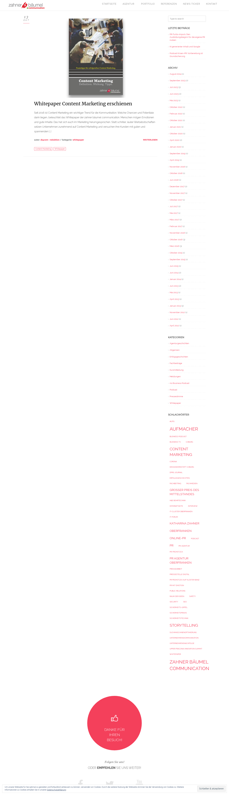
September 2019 (177, 153)
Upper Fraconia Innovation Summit (186, 649)
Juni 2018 (174, 180)
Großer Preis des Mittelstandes (184, 492)
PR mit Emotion (177, 585)
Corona (173, 461)
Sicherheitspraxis (178, 613)
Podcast (173, 390)
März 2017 (174, 219)
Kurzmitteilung (177, 370)
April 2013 (174, 299)
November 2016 (177, 233)
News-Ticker (191, 4)
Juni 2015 (174, 266)
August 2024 (175, 74)
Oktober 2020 (176, 133)
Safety (192, 596)
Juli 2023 (174, 87)
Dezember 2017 (177, 186)
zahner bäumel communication (189, 665)
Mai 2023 (174, 100)
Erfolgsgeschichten (179, 357)
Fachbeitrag (175, 483)
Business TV (175, 442)
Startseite (109, 4)
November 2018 (177, 167)
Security (174, 602)
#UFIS (172, 421)
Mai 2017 (174, 213)
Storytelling (184, 625)
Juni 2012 (174, 319)
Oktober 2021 (176, 120)
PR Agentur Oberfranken (181, 560)
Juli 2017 (174, 206)
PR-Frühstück (176, 552)
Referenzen (169, 4)
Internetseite (176, 506)
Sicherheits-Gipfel (178, 607)
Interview (193, 506)
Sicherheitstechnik (179, 618)
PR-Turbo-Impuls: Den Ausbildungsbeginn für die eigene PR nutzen (187, 37)
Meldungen (175, 376)
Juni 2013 (174, 286)
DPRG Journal (176, 472)
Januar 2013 (175, 306)
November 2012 (177, 312)
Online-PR (178, 538)
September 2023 (177, 80)
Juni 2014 (174, 273)
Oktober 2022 (176, 107)
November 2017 (177, 193)
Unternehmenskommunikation (184, 638)
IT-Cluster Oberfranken (181, 511)
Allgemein (175, 350)
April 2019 (174, 160)
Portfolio (148, 4)
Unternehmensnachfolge (182, 643)
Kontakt (211, 4)
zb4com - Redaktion (50, 140)
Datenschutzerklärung (56, 790)
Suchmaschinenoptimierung (183, 632)
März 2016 (174, 246)
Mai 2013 (174, 292)
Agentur (129, 4)
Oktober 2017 (176, 200)
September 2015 (177, 259)
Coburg (189, 442)
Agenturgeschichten (179, 343)
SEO (185, 602)
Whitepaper (78, 140)
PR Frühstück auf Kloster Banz (184, 580)
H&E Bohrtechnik (178, 500)
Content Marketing (43, 149)
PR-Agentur (184, 546)
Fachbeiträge (176, 363)
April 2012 (174, 325)
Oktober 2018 (176, 173)
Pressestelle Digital (179, 574)
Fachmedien (191, 483)
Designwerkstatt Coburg (182, 467)
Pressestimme (176, 396)
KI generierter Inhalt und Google (185, 46)
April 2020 (174, 140)
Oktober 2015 (176, 253)
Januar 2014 (175, 279)
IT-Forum (174, 517)
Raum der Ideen (177, 596)
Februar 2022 (176, 114)
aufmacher (184, 429)
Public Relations (177, 591)
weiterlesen (150, 140)
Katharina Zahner (184, 523)
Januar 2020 (175, 147)
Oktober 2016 (176, 239)
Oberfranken (181, 530)
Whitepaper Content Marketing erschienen (83, 104)
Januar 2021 (175, 127)
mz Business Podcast (179, 383)
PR (171, 545)
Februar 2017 (176, 226)
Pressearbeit (176, 569)
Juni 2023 (174, 94)
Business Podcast (178, 436)
